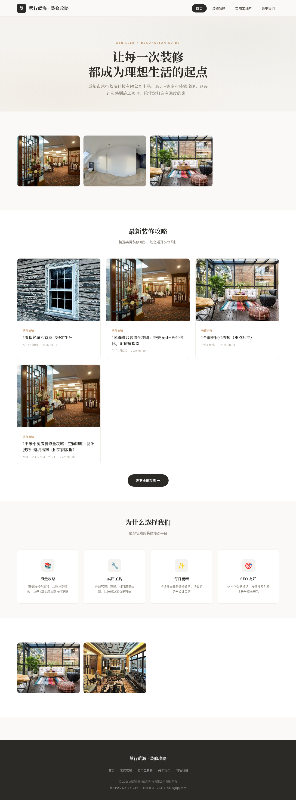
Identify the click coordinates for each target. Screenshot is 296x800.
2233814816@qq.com (171, 788)
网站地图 (182, 770)
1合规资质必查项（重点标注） (227, 337)
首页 (199, 8)
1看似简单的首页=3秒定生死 (48, 337)
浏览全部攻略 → (148, 480)
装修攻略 (218, 8)
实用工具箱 (243, 8)
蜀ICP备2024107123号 (124, 788)
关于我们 (268, 8)
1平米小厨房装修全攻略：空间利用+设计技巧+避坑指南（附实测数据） (58, 446)
